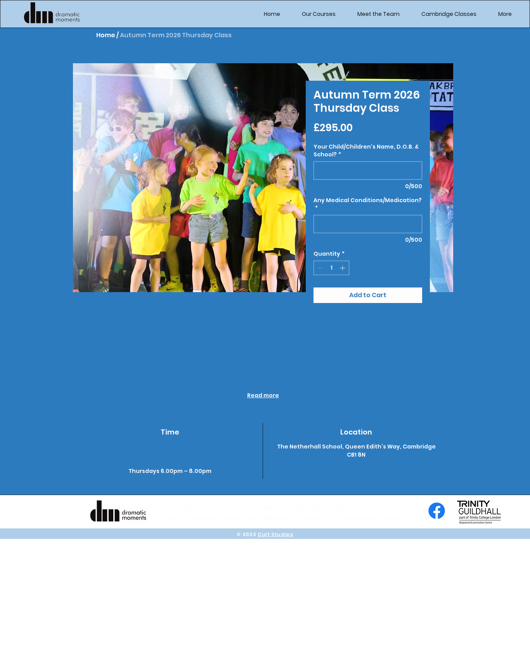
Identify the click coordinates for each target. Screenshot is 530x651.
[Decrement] (319, 268)
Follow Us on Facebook (415, 518)
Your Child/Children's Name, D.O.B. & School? (366, 150)
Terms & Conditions (187, 518)
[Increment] (343, 268)
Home (105, 35)
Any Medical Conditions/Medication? (367, 204)
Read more (263, 395)
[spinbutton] (331, 268)
